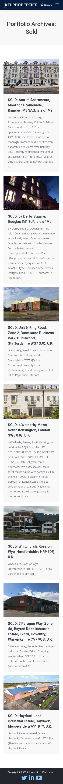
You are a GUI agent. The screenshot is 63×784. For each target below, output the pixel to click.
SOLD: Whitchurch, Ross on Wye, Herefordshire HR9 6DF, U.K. (31, 551)
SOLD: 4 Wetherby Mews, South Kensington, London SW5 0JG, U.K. (29, 430)
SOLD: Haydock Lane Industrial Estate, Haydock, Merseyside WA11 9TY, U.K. (30, 721)
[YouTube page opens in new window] (39, 780)
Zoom (27, 76)
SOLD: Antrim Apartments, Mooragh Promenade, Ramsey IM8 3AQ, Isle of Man (31, 105)
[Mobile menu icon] (57, 5)
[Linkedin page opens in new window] (31, 780)
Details (36, 76)
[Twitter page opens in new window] (23, 780)
